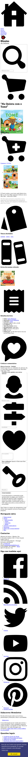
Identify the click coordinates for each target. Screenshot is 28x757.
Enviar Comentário (6, 492)
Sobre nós (3, 34)
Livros (2, 30)
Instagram (6, 682)
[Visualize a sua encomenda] (14, 100)
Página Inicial (7, 517)
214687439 (6, 543)
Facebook (6, 579)
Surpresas (6, 527)
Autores (3, 31)
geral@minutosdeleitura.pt (11, 545)
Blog (5, 530)
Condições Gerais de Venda (11, 736)
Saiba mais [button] (5, 750)
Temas (6, 521)
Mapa (18, 546)
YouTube (6, 656)
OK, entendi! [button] (14, 754)
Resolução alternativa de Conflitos (13, 741)
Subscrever (5, 720)
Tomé (11, 321)
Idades (6, 524)
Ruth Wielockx (12, 319)
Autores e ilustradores (10, 525)
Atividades (4, 33)
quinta (8, 236)
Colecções (7, 523)
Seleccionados (9, 520)
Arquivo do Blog (8, 709)
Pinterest (6, 708)
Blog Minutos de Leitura (10, 605)
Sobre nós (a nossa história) (11, 528)
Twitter (6, 630)
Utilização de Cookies (10, 739)
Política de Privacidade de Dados (13, 738)
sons (12, 236)
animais (3, 236)
